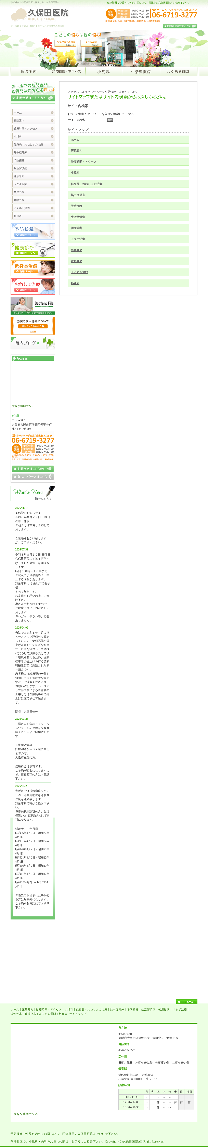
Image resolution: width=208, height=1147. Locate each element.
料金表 (75, 283)
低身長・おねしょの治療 (86, 184)
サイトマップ (78, 1013)
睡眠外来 (76, 261)
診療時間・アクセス (83, 161)
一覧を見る (45, 498)
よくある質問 (79, 272)
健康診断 (76, 228)
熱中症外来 (78, 195)
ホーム (75, 139)
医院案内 (76, 150)
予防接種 (76, 206)
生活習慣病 (78, 217)
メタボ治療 (78, 239)
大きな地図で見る (23, 406)
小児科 (75, 172)
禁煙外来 (76, 250)
